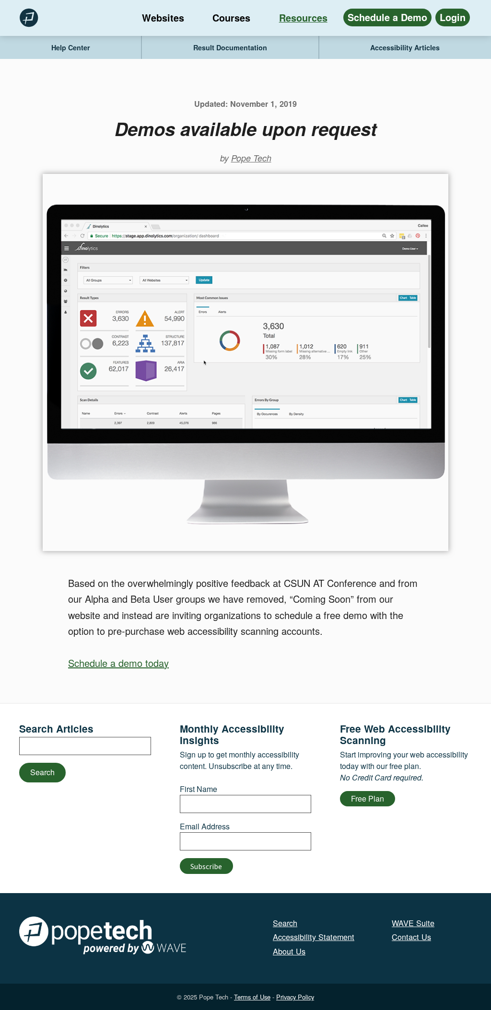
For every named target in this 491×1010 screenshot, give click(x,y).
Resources (303, 17)
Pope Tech (251, 158)
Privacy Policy (295, 996)
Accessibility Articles (405, 47)
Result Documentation (230, 47)
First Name (198, 788)
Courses (231, 17)
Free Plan (367, 798)
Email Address (205, 826)
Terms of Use (252, 996)
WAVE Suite (413, 923)
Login (453, 17)
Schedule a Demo (387, 17)
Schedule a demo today (118, 663)
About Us (289, 951)
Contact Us (411, 936)
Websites (163, 17)
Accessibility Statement (313, 936)
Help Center (70, 47)
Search (42, 772)
